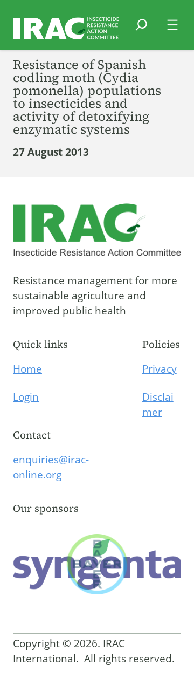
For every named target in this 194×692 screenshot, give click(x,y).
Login (26, 397)
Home (27, 369)
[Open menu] (172, 24)
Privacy (159, 369)
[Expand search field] (141, 31)
